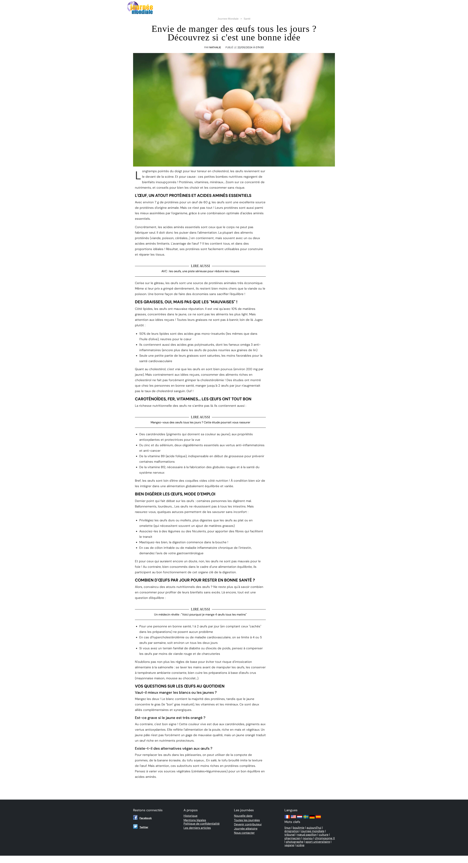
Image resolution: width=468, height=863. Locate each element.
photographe (294, 842)
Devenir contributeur (248, 824)
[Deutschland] (312, 818)
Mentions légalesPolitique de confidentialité (202, 822)
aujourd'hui (314, 828)
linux (287, 828)
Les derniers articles (197, 828)
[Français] (287, 818)
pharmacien (292, 838)
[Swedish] (306, 818)
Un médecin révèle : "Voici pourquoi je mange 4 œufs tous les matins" (200, 614)
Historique (190, 816)
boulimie (298, 828)
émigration (291, 831)
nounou (308, 838)
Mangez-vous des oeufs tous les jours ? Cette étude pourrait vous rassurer (200, 422)
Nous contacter (244, 833)
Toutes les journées (247, 820)
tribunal (289, 834)
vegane (289, 845)
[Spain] (318, 818)
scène (300, 845)
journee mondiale (312, 831)
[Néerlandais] (299, 818)
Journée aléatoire (245, 828)
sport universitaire (317, 842)
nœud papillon (307, 834)
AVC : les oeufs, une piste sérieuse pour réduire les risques (200, 271)
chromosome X (325, 838)
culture (323, 834)
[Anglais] (293, 818)
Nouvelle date (243, 816)
